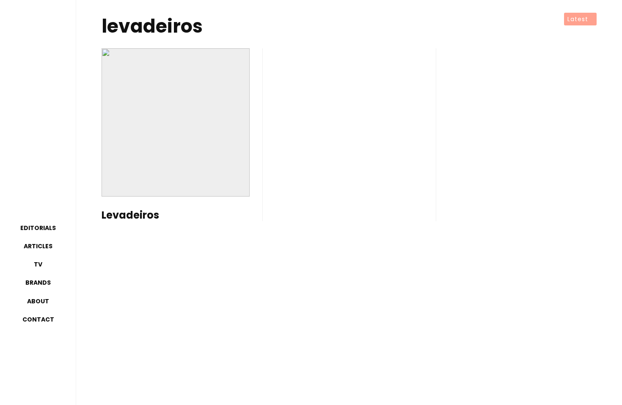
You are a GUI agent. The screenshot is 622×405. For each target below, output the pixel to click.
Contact (38, 319)
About (38, 301)
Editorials (38, 228)
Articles (38, 246)
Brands (38, 282)
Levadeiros (130, 215)
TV (38, 264)
